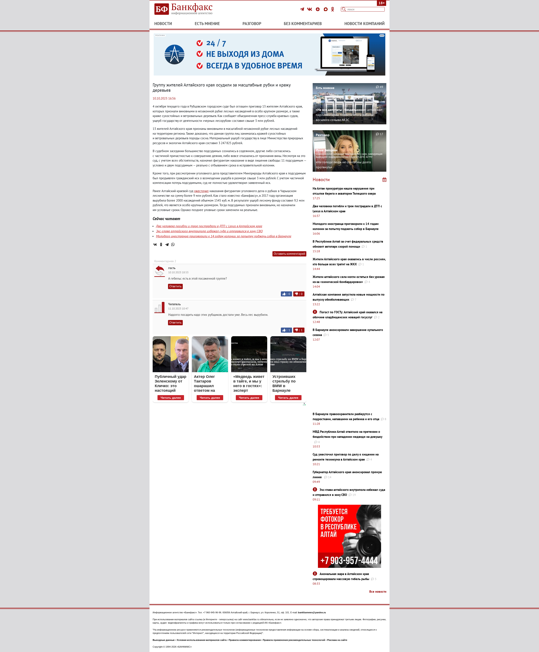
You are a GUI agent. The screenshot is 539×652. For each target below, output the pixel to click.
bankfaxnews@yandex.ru (312, 612)
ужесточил (201, 191)
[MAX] (326, 9)
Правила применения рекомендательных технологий (294, 640)
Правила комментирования (245, 640)
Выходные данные (164, 640)
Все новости (377, 592)
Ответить (175, 286)
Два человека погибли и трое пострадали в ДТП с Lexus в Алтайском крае (209, 226)
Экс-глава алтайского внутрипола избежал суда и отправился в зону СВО (209, 231)
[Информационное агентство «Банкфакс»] (189, 9)
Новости (163, 23)
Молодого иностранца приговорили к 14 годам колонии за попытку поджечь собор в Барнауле (223, 236)
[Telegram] (302, 9)
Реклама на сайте (337, 640)
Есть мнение (207, 23)
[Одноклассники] (332, 9)
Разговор (252, 23)
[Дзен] (318, 9)
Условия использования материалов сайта (202, 640)
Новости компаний (364, 23)
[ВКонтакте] (310, 9)
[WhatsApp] (172, 244)
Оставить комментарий (289, 254)
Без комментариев (303, 23)
